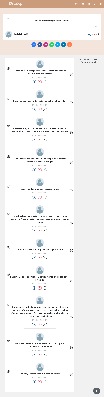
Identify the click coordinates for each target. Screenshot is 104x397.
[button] (76, 4)
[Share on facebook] (39, 44)
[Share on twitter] (57, 44)
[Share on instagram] (45, 44)
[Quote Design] (33, 44)
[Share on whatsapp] (51, 44)
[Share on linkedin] (63, 44)
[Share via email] (69, 44)
